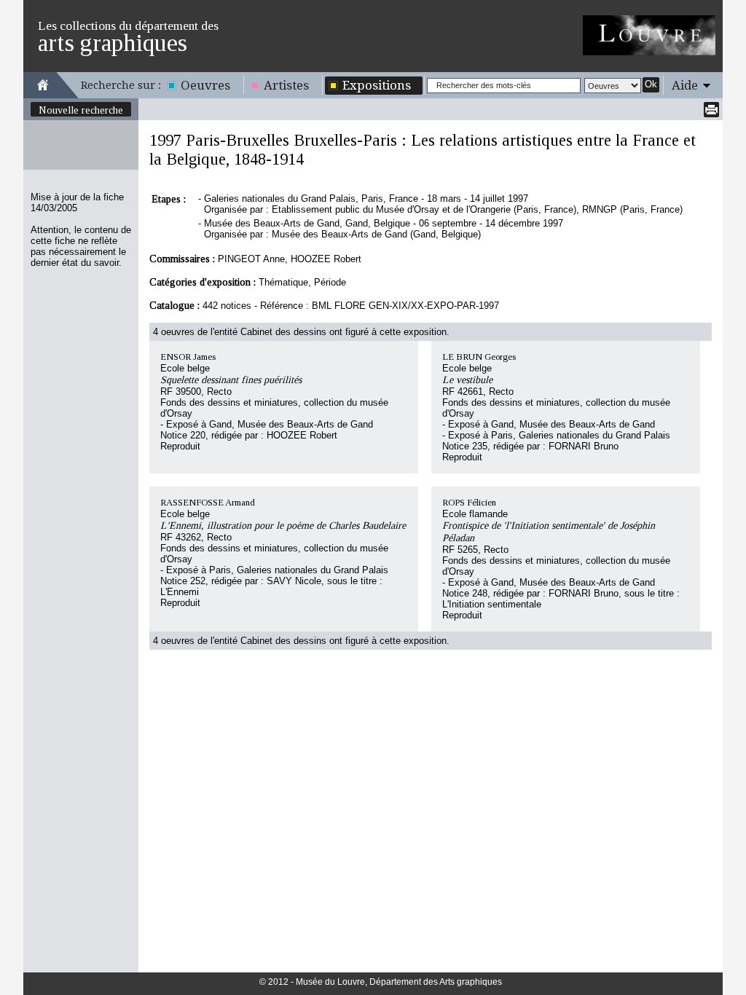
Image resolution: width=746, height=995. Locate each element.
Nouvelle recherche (81, 110)
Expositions (376, 85)
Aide (685, 85)
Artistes (286, 85)
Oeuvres (205, 85)
